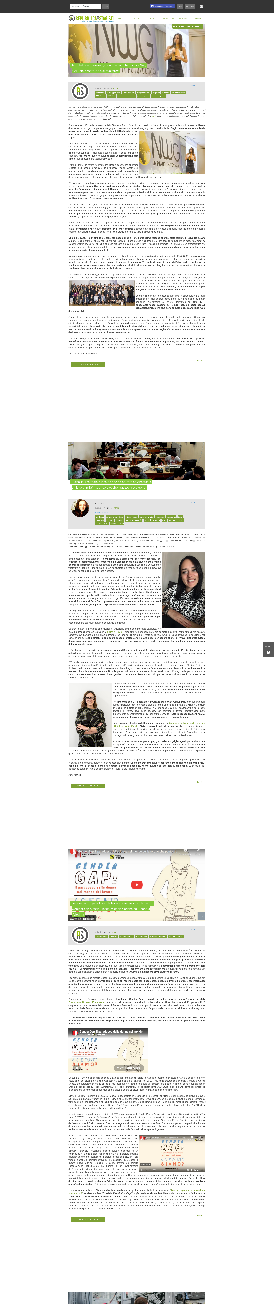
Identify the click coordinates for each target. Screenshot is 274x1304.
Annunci (152, 18)
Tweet (192, 85)
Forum (136, 18)
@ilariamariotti (102, 512)
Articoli (121, 18)
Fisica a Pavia (114, 632)
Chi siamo (197, 18)
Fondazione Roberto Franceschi (86, 1002)
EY (119, 543)
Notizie (116, 932)
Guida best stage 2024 (186, 26)
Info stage (183, 18)
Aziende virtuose (167, 18)
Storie (116, 88)
